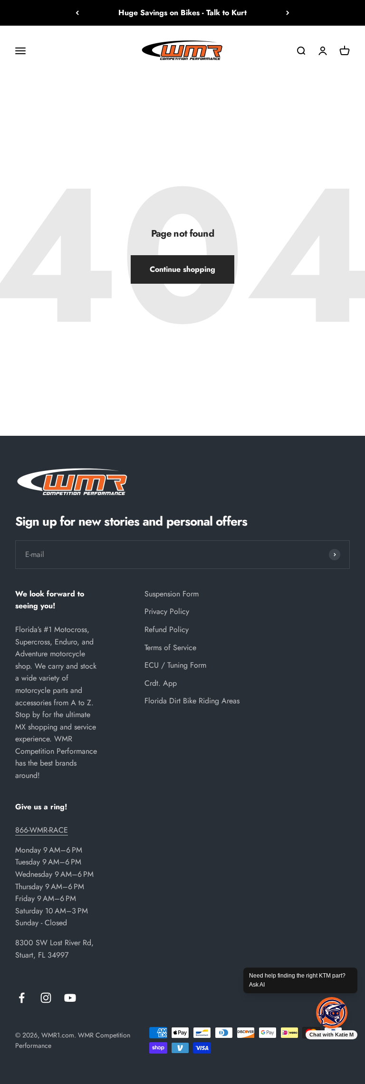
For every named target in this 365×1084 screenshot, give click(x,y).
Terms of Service (170, 647)
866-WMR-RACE (41, 830)
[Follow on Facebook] (21, 997)
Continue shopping (182, 269)
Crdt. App (160, 683)
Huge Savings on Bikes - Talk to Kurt (182, 12)
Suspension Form (171, 593)
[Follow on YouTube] (70, 997)
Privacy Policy (166, 611)
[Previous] (77, 13)
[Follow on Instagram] (45, 997)
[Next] (287, 13)
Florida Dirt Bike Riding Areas (192, 700)
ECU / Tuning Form (175, 665)
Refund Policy (166, 629)
